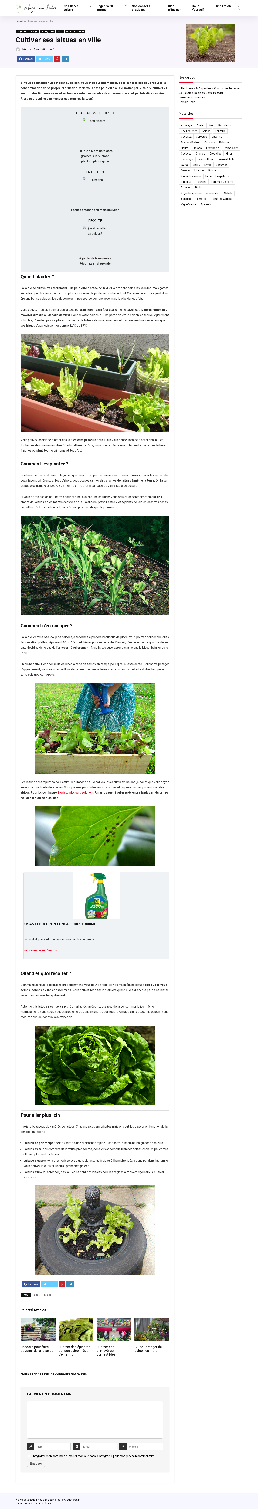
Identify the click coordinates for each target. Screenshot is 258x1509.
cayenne (217, 136)
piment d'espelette (217, 176)
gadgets (186, 153)
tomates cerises (221, 198)
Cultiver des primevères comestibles (106, 1350)
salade (47, 1295)
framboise (212, 147)
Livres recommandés (192, 97)
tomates (201, 198)
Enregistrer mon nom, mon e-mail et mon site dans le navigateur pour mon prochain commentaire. (93, 1456)
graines (200, 153)
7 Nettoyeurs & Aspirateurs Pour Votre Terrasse (209, 88)
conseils (209, 142)
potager (186, 187)
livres (208, 164)
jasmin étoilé (226, 159)
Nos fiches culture (71, 7)
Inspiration (223, 6)
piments (186, 181)
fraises (197, 147)
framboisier (231, 147)
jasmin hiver (205, 159)
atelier (201, 125)
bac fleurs (224, 125)
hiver (229, 153)
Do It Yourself (198, 7)
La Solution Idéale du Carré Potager (201, 93)
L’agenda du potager (104, 7)
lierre (196, 164)
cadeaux (186, 136)
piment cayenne (191, 176)
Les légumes (47, 31)
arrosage (186, 125)
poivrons (201, 181)
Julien (24, 49)
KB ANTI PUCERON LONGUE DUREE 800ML (60, 924)
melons (185, 170)
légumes (221, 164)
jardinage (187, 159)
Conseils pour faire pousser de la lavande (37, 1349)
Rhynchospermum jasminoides (200, 193)
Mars (60, 31)
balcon (206, 130)
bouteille (220, 130)
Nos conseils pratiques (141, 7)
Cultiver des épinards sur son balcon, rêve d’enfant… (74, 1350)
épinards (206, 204)
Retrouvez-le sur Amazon (40, 950)
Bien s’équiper (174, 7)
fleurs (184, 147)
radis (198, 187)
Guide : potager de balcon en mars (148, 1349)
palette (212, 170)
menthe (199, 170)
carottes (201, 136)
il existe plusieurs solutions (76, 792)
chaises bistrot (190, 142)
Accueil (19, 21)
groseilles (216, 153)
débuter (224, 142)
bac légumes (189, 130)
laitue (36, 1295)
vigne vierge (188, 204)
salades (186, 198)
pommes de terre (222, 181)
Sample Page (187, 102)
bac (211, 125)
